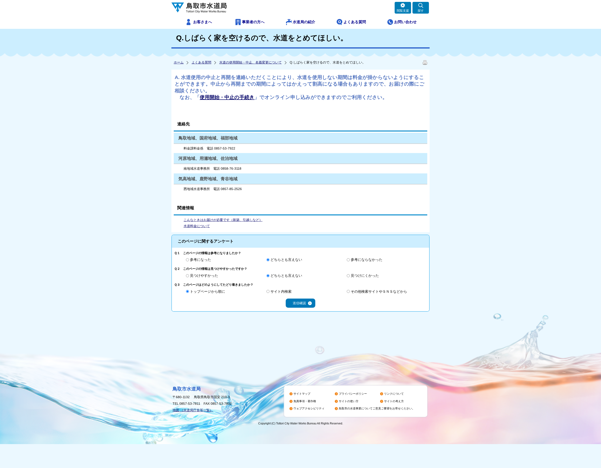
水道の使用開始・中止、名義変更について (250, 62)
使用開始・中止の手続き (227, 97)
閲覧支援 (403, 10)
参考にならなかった (366, 260)
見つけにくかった (365, 275)
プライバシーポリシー (353, 393)
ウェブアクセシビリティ (308, 408)
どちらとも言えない (286, 260)
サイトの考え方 (394, 401)
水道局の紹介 (304, 22)
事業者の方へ (253, 22)
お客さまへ (202, 22)
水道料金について (197, 226)
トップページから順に (207, 291)
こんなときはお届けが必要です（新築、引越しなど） (223, 220)
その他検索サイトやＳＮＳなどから (379, 291)
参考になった (200, 260)
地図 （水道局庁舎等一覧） (193, 410)
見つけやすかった (204, 275)
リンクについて (394, 393)
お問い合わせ (405, 22)
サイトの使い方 (348, 401)
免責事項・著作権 (304, 401)
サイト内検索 (281, 291)
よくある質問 (354, 22)
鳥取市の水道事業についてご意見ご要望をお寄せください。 (377, 408)
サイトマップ (301, 393)
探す (421, 10)
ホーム (179, 62)
